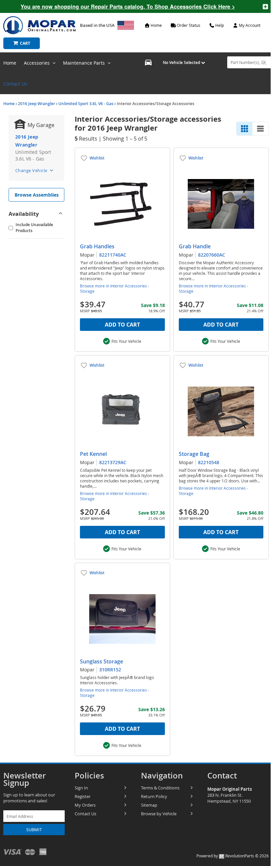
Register (83, 796)
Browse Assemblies (37, 195)
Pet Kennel (93, 454)
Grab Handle (195, 246)
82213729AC (112, 462)
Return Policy (154, 796)
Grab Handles (97, 246)
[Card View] (244, 128)
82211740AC (112, 255)
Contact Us (15, 84)
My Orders (85, 805)
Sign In (81, 788)
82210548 (208, 462)
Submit (34, 830)
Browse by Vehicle (158, 814)
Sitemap (149, 805)
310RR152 (110, 669)
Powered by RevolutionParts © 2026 (232, 855)
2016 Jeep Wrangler (36, 103)
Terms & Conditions (160, 788)
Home (9, 103)
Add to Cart (122, 324)
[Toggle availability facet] (60, 214)
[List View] (260, 128)
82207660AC (211, 255)
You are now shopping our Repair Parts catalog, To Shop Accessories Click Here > (128, 6)
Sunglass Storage (101, 661)
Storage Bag (194, 454)
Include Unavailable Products (34, 227)
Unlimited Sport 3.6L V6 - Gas (85, 103)
